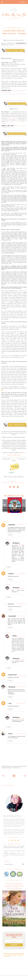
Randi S (15, 636)
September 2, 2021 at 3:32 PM (20, 637)
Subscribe (14, 945)
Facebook (11, 121)
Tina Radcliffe (12, 616)
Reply (10, 534)
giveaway (13, 482)
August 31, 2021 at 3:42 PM (21, 603)
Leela (9, 703)
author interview (7, 482)
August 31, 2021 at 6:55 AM (21, 524)
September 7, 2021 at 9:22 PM (20, 718)
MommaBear (11, 524)
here (24, 452)
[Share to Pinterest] (18, 487)
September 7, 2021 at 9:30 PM (20, 544)
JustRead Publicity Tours (20, 44)
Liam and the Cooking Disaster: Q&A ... (14, 508)
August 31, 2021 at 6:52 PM (21, 686)
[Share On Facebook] (14, 487)
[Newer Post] (3, 776)
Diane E (10, 733)
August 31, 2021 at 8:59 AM (21, 573)
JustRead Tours (14, 459)
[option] (14, 505)
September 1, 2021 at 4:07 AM (21, 703)
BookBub (8, 92)
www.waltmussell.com (13, 118)
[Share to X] (10, 487)
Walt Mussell (16, 543)
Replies (8, 539)
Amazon (20, 90)
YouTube (3, 123)
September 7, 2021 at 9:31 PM (20, 659)
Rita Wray (11, 573)
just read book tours (20, 482)
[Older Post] (25, 776)
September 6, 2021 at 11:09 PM (20, 733)
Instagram (21, 121)
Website (17, 125)
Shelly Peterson (12, 674)
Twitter (16, 121)
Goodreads (14, 90)
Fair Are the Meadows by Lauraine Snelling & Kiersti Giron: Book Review (14, 886)
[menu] (2, 2)
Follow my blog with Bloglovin (8, 785)
